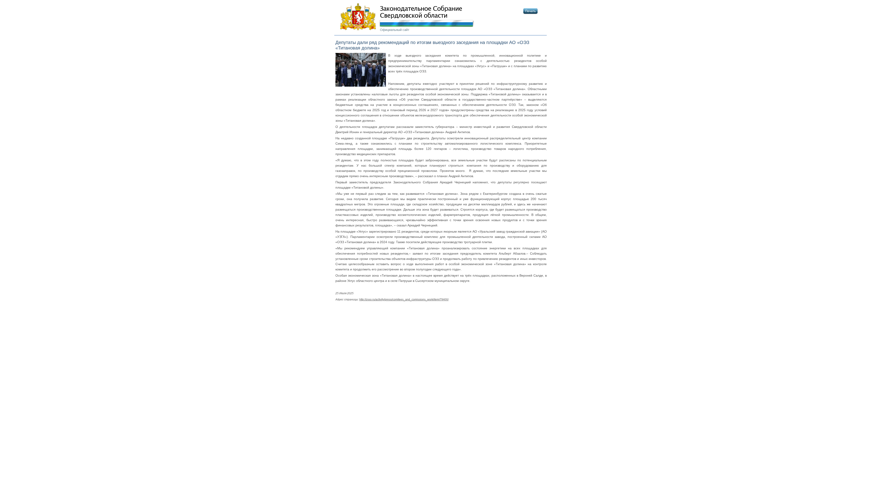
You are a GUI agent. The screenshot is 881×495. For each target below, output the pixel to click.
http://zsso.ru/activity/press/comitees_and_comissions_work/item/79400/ (404, 299)
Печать (530, 11)
